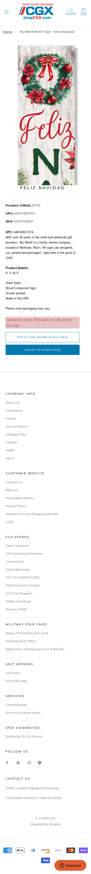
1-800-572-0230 (50, 798)
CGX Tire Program (19, 593)
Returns (12, 490)
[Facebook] (7, 762)
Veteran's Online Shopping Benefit (32, 514)
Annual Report (17, 426)
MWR (10, 450)
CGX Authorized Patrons (24, 553)
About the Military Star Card (27, 633)
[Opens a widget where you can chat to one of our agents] (70, 866)
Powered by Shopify (46, 824)
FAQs (10, 522)
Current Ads (15, 561)
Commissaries (16, 704)
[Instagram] (29, 762)
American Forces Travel (23, 712)
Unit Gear (13, 673)
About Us (12, 402)
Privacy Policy (16, 506)
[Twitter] (18, 762)
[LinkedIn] (39, 762)
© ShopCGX (45, 818)
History (11, 418)
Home (7, 31)
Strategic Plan (16, 434)
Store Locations (17, 545)
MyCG (10, 458)
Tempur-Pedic (16, 609)
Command (14, 410)
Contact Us (14, 482)
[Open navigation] (6, 11)
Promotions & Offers (21, 641)
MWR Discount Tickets (22, 585)
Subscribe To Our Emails (24, 736)
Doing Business (17, 569)
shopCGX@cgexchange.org (38, 788)
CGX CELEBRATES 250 (22, 577)
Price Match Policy (19, 498)
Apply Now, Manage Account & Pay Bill (35, 649)
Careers (11, 442)
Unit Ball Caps (16, 680)
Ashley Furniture (18, 601)
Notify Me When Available (43, 337)
